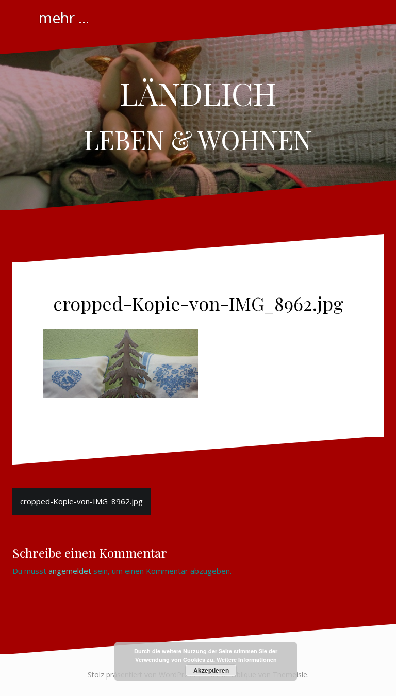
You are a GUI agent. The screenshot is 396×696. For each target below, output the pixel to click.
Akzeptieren (211, 670)
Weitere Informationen (247, 660)
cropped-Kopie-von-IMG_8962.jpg (81, 501)
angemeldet (69, 571)
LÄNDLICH (198, 92)
